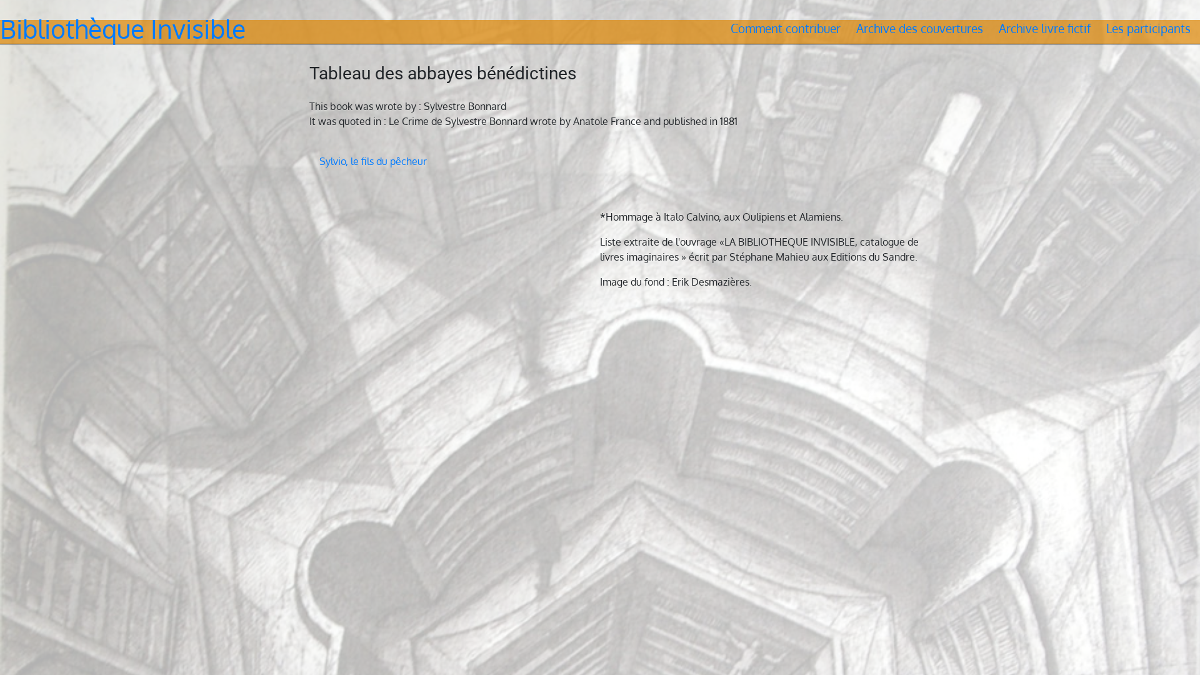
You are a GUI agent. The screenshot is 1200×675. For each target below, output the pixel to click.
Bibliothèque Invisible (123, 28)
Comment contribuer (786, 28)
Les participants (1148, 28)
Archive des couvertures (919, 28)
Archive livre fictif (1045, 28)
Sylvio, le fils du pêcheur (373, 161)
